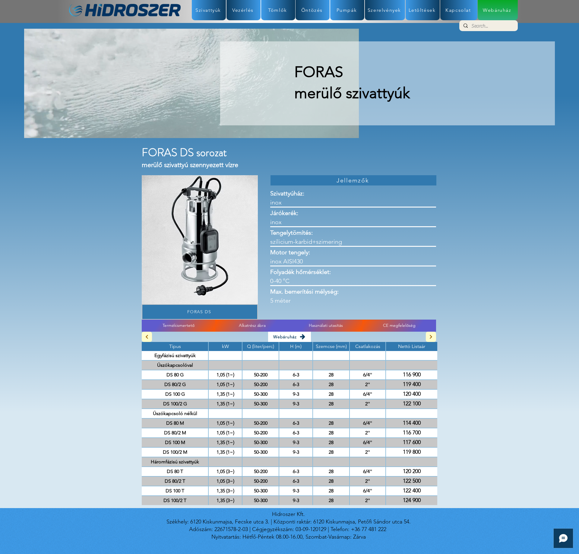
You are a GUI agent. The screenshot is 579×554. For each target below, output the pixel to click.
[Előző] (147, 337)
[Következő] (431, 337)
